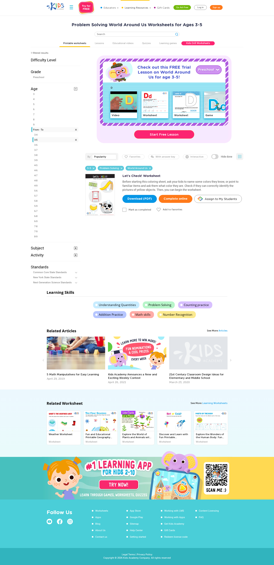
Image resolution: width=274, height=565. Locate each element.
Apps (98, 517)
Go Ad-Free (182, 7)
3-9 (35, 160)
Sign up (216, 7)
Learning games (168, 43)
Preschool (38, 77)
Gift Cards (163, 7)
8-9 (35, 236)
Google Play (136, 517)
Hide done (226, 156)
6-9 (35, 221)
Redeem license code (176, 536)
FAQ (201, 517)
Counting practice (196, 305)
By (88, 156)
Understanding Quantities (117, 305)
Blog (97, 523)
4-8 (35, 180)
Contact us (101, 536)
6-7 (35, 211)
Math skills (142, 315)
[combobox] (104, 156)
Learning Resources (136, 7)
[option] (76, 358)
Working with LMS (174, 510)
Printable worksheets (74, 43)
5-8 (35, 200)
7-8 (35, 226)
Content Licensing (209, 510)
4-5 (35, 165)
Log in (200, 7)
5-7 (35, 195)
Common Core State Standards (50, 272)
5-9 (35, 205)
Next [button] (230, 360)
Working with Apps (174, 517)
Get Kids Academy (174, 523)
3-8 (35, 155)
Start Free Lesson (164, 134)
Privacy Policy (144, 554)
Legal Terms (128, 554)
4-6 (35, 170)
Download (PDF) (139, 198)
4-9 (35, 185)
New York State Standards (47, 277)
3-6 (35, 144)
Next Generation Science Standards (52, 282)
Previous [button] (43, 360)
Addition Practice (111, 315)
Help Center (136, 530)
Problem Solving (159, 305)
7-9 (35, 231)
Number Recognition (177, 315)
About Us (100, 530)
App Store (135, 510)
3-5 (35, 139)
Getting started (138, 536)
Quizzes (146, 43)
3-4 (35, 134)
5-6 (35, 190)
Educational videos (123, 43)
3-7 (35, 150)
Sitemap (134, 523)
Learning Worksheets (214, 403)
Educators (109, 7)
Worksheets (101, 510)
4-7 (35, 175)
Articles (223, 330)
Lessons (99, 43)
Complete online (175, 198)
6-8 (35, 216)
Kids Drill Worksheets (198, 43)
